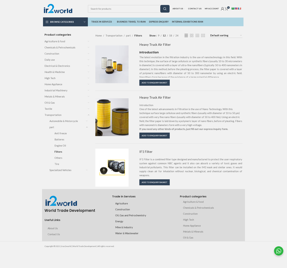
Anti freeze (60, 133)
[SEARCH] (165, 9)
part (51, 127)
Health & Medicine (55, 71)
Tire (56, 163)
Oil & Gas (50, 102)
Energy (119, 221)
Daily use (50, 59)
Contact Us (54, 234)
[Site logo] (58, 8)
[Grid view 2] (191, 35)
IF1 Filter (146, 151)
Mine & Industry (124, 227)
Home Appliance (53, 84)
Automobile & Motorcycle (63, 120)
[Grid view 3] (197, 35)
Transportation (53, 114)
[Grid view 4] (203, 35)
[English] (236, 8)
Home (98, 35)
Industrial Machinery (56, 90)
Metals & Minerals (55, 96)
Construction (52, 53)
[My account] (223, 8)
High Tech (50, 78)
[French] (239, 8)
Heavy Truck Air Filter (155, 44)
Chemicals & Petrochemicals (60, 47)
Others (58, 157)
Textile (48, 108)
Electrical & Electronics (57, 65)
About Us (53, 228)
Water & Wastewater (127, 233)
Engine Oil (60, 145)
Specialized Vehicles (60, 170)
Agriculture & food (55, 41)
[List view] (186, 35)
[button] (154, 83)
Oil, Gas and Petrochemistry (130, 215)
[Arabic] (232, 8)
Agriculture (121, 203)
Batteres (59, 139)
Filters (58, 151)
